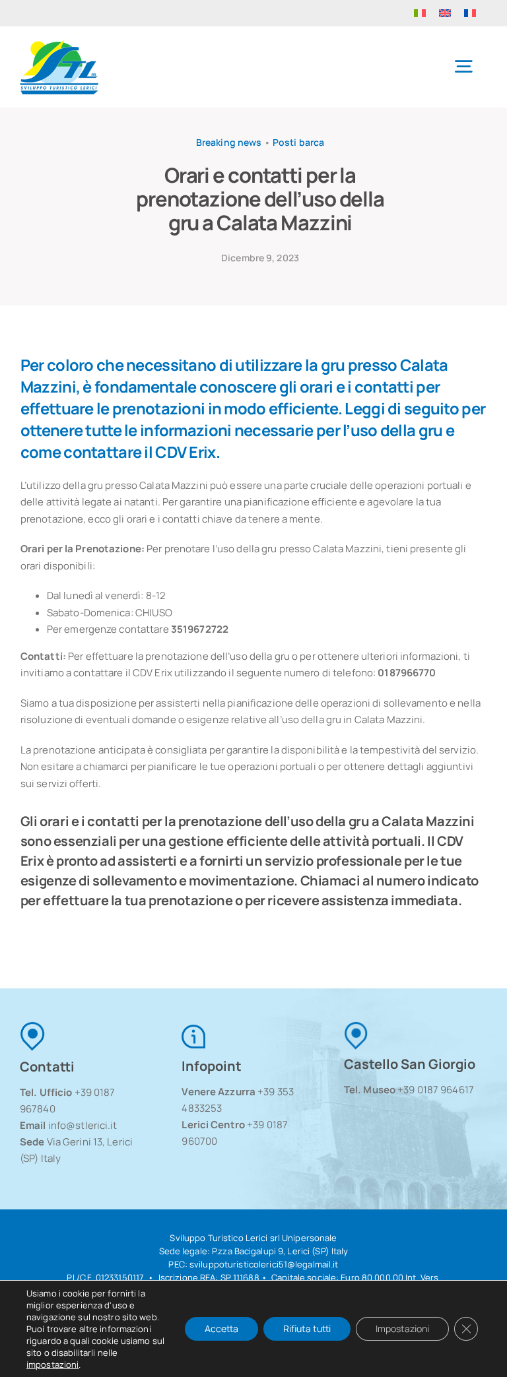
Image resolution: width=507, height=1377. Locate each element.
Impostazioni (402, 1328)
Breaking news (229, 142)
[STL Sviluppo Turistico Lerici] (59, 44)
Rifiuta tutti (307, 1328)
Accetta (221, 1328)
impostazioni (52, 1364)
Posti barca (298, 142)
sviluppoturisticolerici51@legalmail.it (264, 1264)
